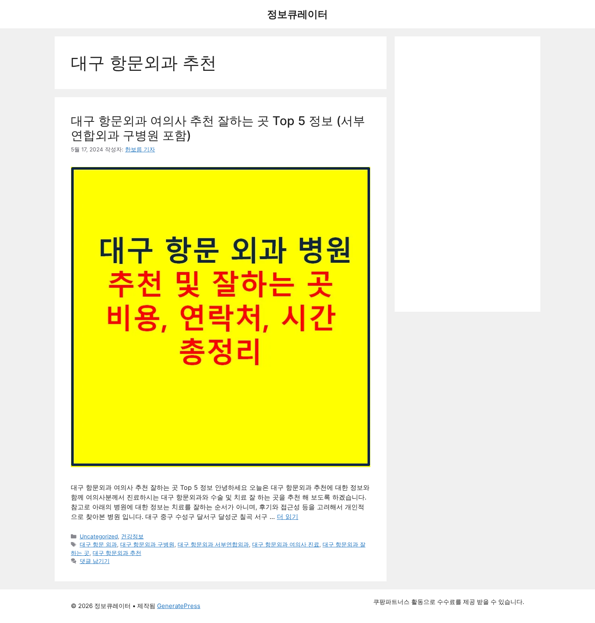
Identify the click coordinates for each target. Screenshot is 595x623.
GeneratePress (178, 606)
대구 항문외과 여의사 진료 (285, 544)
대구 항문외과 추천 (117, 553)
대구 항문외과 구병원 (147, 544)
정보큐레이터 (297, 14)
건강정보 (132, 536)
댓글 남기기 (95, 561)
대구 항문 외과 (98, 544)
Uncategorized (99, 536)
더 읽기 (287, 516)
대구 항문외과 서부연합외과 (213, 544)
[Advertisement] (467, 174)
